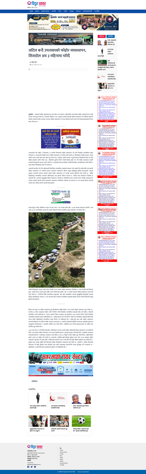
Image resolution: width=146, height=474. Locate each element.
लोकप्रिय (110, 36)
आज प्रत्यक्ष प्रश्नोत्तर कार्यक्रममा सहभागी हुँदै (38, 407)
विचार (59, 11)
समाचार (37, 11)
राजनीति (54, 11)
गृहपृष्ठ (31, 11)
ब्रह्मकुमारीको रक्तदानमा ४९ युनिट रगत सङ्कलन (37, 430)
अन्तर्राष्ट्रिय (96, 11)
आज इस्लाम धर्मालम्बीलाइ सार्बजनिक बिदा (58, 407)
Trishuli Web (85, 472)
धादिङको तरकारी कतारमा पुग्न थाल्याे (59, 430)
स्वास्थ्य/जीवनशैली (87, 11)
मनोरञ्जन (78, 11)
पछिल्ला (101, 36)
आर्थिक (65, 11)
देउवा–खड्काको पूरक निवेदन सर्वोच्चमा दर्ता (81, 407)
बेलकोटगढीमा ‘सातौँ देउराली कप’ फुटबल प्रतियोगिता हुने (81, 430)
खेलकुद (72, 11)
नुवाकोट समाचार (45, 11)
